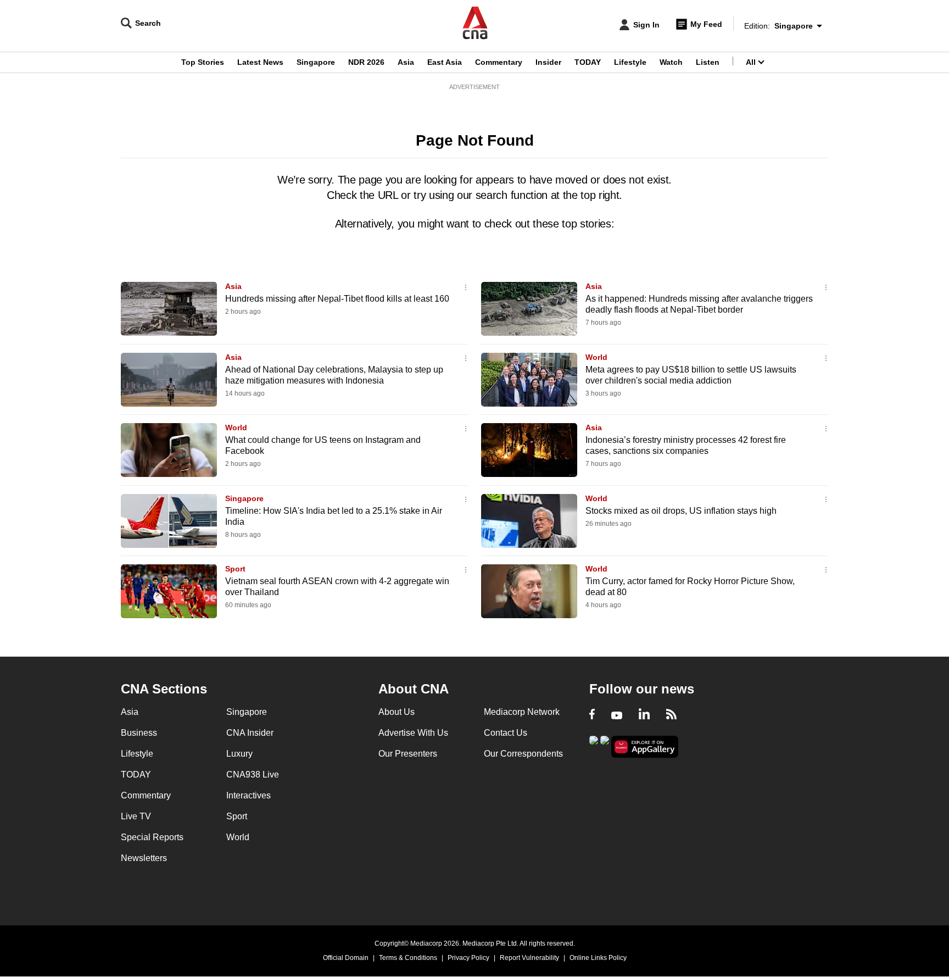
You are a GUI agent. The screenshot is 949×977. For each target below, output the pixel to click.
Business (139, 732)
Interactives (248, 795)
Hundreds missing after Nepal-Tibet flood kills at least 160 (337, 298)
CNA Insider (249, 732)
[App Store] (604, 746)
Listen (707, 62)
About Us (396, 712)
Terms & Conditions (408, 958)
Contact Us (505, 732)
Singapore (316, 62)
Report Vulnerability (529, 958)
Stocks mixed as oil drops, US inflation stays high (681, 510)
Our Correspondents (523, 753)
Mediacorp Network (522, 712)
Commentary (498, 62)
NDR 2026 (366, 62)
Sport (235, 568)
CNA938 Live (252, 774)
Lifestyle (630, 62)
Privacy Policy (468, 958)
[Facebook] (592, 715)
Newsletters (144, 858)
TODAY (587, 62)
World (596, 357)
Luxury (239, 753)
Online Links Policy (598, 958)
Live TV (136, 816)
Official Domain (346, 958)
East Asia (444, 62)
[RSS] (671, 715)
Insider (548, 62)
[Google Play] (593, 746)
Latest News (260, 62)
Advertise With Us (413, 732)
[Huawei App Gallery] (644, 747)
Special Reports (152, 837)
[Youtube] (616, 715)
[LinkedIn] (644, 715)
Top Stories (202, 62)
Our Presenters (407, 753)
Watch (671, 62)
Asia (406, 62)
